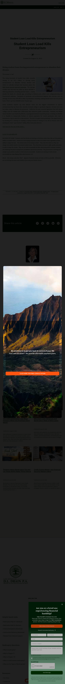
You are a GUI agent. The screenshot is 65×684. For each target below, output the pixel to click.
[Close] (58, 269)
